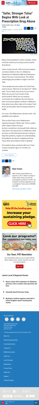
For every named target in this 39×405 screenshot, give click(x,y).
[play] (3, 403)
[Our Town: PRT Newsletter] (19, 241)
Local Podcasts (8, 360)
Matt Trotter (17, 169)
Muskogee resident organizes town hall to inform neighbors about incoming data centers (20, 300)
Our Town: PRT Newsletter (19, 254)
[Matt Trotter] (6, 171)
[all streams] (36, 402)
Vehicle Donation (9, 380)
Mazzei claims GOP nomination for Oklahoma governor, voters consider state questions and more (21, 284)
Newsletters (7, 364)
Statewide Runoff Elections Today (17, 292)
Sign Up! (20, 266)
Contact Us (7, 348)
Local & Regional (9, 155)
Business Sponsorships (11, 340)
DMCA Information (9, 352)
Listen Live (7, 356)
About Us (6, 336)
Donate (33, 3)
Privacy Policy (8, 368)
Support (6, 376)
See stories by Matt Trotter (21, 189)
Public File (7, 372)
